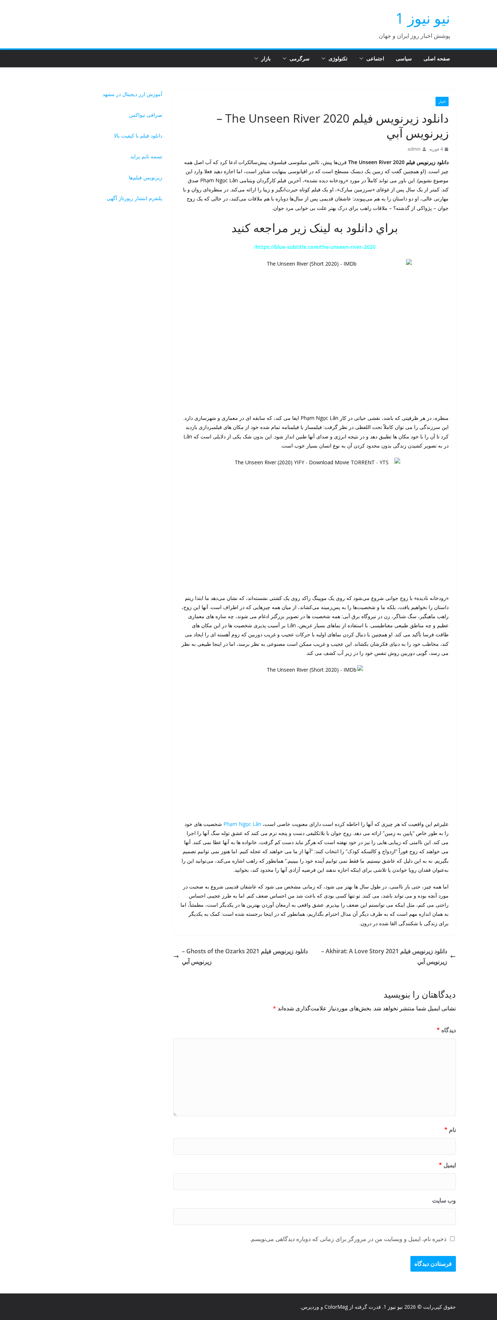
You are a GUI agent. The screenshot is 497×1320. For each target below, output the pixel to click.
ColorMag (336, 1306)
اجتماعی (375, 58)
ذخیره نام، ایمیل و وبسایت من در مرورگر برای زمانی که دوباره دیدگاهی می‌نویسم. (348, 1239)
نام (450, 1130)
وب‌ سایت (444, 1200)
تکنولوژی (338, 58)
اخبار (442, 101)
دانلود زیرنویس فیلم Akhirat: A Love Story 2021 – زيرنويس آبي (384, 956)
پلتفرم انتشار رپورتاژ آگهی (134, 198)
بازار (266, 58)
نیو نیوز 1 (422, 18)
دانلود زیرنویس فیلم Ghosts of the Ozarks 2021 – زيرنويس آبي (245, 956)
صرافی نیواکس (145, 114)
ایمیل (447, 1165)
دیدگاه (446, 1030)
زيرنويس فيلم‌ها (145, 177)
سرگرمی (300, 58)
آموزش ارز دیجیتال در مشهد (132, 94)
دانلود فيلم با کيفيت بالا (138, 135)
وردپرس (310, 1306)
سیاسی (404, 58)
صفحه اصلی (437, 58)
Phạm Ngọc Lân (242, 823)
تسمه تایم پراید (146, 156)
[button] (362, 58)
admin (414, 149)
